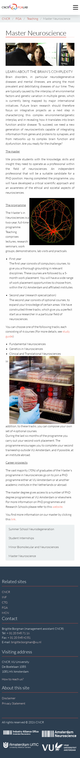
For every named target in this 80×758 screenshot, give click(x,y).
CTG (5, 602)
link (13, 519)
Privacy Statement (13, 703)
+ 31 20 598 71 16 (18, 633)
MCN (5, 613)
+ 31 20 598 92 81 (19, 637)
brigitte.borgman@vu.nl (26, 642)
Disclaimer (8, 698)
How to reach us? (13, 679)
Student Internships (21, 538)
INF (4, 597)
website (57, 507)
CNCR (6, 592)
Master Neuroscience (22, 556)
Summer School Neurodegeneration (31, 529)
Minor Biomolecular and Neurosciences (34, 547)
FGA (5, 607)
